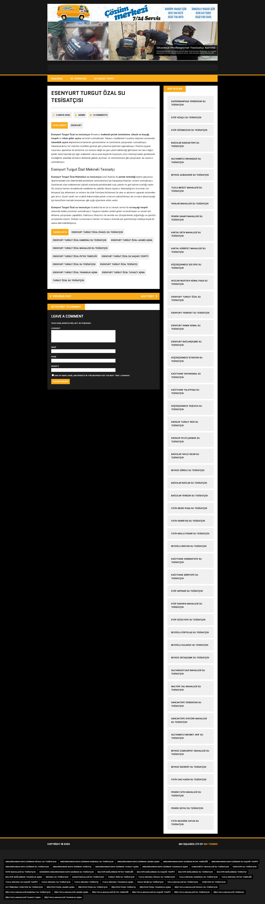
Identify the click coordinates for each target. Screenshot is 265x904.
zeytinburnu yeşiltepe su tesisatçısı (24, 887)
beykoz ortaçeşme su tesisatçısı (190, 657)
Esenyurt (76, 125)
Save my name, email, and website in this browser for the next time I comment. (92, 375)
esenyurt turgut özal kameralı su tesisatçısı (79, 240)
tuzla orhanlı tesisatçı (86, 882)
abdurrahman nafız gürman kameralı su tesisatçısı (87, 861)
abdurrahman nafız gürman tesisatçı (72, 866)
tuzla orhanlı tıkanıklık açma (117, 882)
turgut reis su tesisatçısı (121, 877)
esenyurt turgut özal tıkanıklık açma (75, 272)
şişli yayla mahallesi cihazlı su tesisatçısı (196, 887)
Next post (147, 296)
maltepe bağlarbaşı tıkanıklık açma (23, 877)
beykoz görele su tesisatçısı (187, 470)
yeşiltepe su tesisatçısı (214, 882)
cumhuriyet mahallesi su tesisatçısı (210, 866)
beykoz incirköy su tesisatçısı (188, 766)
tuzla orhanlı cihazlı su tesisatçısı (156, 877)
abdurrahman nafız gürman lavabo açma (138, 861)
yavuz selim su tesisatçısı (150, 882)
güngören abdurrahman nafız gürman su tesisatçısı (66, 872)
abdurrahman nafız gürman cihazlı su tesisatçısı (31, 861)
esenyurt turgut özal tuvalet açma (123, 272)
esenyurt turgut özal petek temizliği (75, 256)
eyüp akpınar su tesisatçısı (187, 590)
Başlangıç (57, 78)
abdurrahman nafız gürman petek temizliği (185, 861)
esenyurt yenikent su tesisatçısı (190, 312)
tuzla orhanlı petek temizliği (236, 877)
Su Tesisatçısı (78, 78)
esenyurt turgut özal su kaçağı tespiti (125, 256)
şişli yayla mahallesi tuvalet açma (23, 897)
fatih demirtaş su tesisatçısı (188, 520)
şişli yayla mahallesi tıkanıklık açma (63, 897)
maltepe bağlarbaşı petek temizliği (115, 872)
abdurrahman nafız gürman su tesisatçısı (27, 866)
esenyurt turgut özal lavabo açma (131, 240)
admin (81, 115)
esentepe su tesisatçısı (245, 866)
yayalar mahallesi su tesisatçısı (190, 203)
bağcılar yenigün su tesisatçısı (189, 495)
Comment (55, 328)
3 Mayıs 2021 (63, 115)
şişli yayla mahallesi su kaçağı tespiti (151, 892)
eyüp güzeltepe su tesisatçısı (188, 619)
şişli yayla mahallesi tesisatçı (228, 892)
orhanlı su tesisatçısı (57, 877)
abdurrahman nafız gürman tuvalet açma (117, 866)
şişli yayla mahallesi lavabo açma (71, 892)
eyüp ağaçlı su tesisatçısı (186, 117)
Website (55, 366)
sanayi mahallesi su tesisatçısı (88, 877)
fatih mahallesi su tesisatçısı (20, 872)
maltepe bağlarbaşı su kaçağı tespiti (156, 872)
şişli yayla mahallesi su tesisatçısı (192, 892)
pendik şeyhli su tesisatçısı (187, 808)
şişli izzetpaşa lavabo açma (61, 887)
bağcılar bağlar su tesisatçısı (189, 482)
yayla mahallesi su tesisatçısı (182, 882)
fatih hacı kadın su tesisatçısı (188, 779)
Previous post (62, 296)
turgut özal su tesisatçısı (68, 280)
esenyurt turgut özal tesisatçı (118, 264)
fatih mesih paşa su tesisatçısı (189, 508)
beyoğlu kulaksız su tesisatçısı (189, 645)
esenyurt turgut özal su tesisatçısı (74, 264)
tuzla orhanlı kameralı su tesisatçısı (198, 877)
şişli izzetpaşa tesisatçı (123, 887)
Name (54, 347)
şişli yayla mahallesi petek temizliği (110, 892)
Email (54, 356)
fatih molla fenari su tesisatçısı (190, 533)
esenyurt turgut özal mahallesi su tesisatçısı (80, 248)
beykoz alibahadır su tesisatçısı (190, 174)
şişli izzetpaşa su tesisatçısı (93, 887)
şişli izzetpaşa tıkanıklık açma (155, 887)
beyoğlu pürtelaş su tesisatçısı (190, 632)
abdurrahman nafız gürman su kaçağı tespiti (234, 861)
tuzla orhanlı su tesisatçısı (56, 882)
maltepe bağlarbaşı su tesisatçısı (195, 872)
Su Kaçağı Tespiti (104, 78)
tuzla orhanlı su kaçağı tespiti (21, 882)
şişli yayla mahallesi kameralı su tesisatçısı (28, 892)
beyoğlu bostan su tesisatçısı (189, 546)
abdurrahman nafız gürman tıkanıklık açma (165, 866)
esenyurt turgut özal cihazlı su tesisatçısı (97, 232)
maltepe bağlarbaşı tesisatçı (232, 872)
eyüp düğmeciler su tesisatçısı (189, 130)
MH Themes (211, 844)
